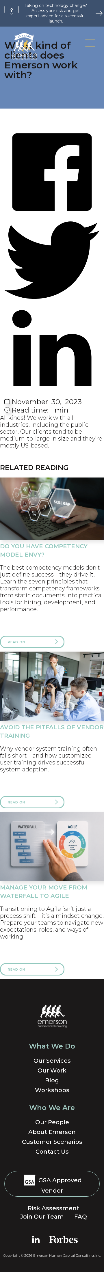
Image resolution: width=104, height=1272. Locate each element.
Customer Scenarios (52, 1141)
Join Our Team (42, 1216)
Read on (16, 642)
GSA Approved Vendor (59, 1185)
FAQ (80, 1216)
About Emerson (52, 1132)
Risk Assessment (53, 1208)
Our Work (52, 1070)
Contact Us (52, 1151)
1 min (40, 410)
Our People (52, 1122)
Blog (52, 1080)
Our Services (52, 1060)
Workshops (52, 1090)
